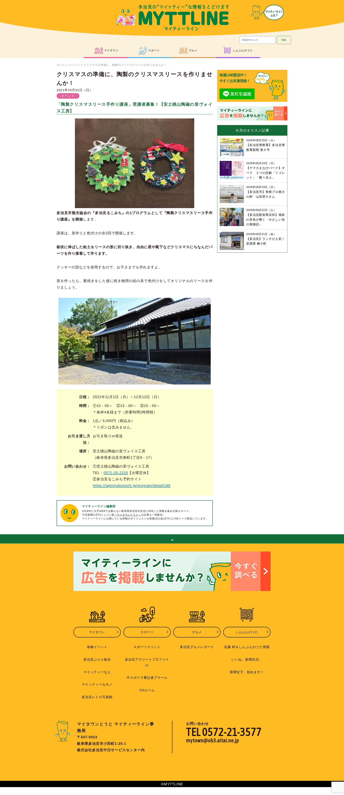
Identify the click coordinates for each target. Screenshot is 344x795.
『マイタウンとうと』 (127, 514)
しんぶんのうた (247, 632)
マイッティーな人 (97, 672)
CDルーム (147, 690)
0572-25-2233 (116, 473)
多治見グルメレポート (197, 647)
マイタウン (97, 632)
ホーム (61, 64)
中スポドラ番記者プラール (147, 677)
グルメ (197, 632)
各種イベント (97, 647)
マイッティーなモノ (97, 684)
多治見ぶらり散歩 (97, 659)
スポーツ (147, 632)
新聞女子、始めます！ (247, 672)
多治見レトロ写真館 (97, 697)
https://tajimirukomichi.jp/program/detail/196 (131, 485)
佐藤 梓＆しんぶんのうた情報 (246, 647)
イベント (74, 64)
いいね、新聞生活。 (246, 659)
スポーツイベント (147, 647)
